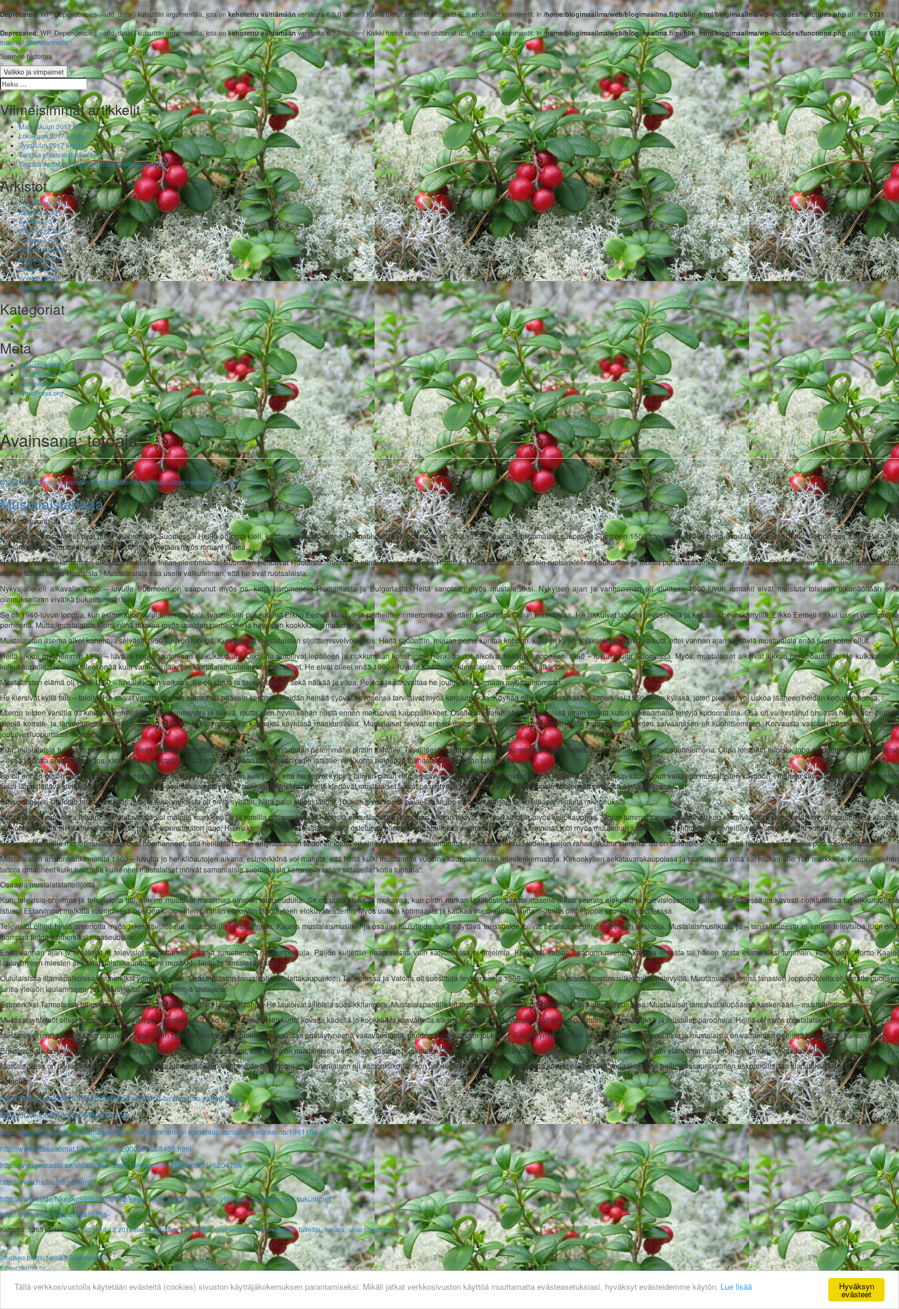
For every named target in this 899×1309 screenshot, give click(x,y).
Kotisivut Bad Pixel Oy (22, 1268)
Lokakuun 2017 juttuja (51, 136)
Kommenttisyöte (42, 383)
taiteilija (310, 1229)
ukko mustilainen (373, 1229)
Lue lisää (736, 1286)
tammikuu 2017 (42, 249)
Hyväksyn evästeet (856, 1290)
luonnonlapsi (232, 1229)
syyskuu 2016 (39, 277)
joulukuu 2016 (39, 259)
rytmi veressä (275, 1229)
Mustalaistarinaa (51, 504)
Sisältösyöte (36, 374)
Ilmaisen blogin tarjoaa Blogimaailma (54, 1257)
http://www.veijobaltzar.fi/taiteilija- (55, 1214)
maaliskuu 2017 (42, 231)
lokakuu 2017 (39, 212)
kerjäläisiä (195, 1229)
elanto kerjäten (155, 1229)
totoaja (334, 1229)
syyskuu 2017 (39, 221)
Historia (30, 326)
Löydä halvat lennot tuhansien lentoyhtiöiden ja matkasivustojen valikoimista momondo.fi (131, 482)
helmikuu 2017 (40, 240)
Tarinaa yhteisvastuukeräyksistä (66, 154)
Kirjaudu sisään (41, 365)
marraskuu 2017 (43, 202)
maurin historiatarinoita (34, 42)
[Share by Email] (3, 1248)
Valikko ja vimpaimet (34, 71)
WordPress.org (41, 393)
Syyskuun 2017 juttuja (51, 145)
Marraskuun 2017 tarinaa (56, 126)
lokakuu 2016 (39, 268)
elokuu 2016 (37, 287)
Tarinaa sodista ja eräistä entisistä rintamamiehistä (94, 164)
